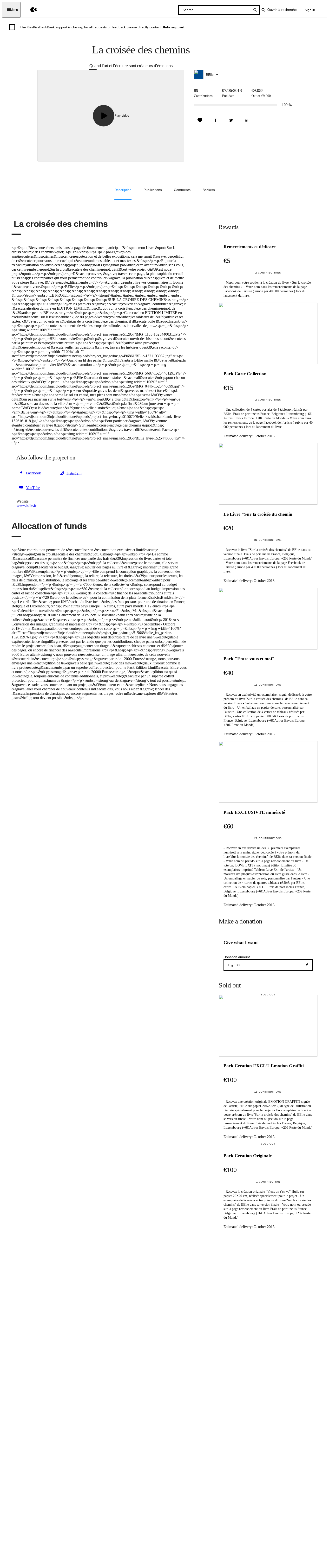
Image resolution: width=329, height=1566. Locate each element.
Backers (209, 190)
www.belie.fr (26, 505)
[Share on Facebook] (216, 120)
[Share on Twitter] (231, 120)
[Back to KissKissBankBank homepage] (30, 9)
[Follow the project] (200, 120)
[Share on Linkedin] (247, 120)
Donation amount (237, 957)
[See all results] (255, 10)
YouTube (33, 488)
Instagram (73, 473)
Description (123, 190)
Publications (153, 190)
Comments (182, 190)
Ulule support (173, 27)
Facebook (33, 473)
